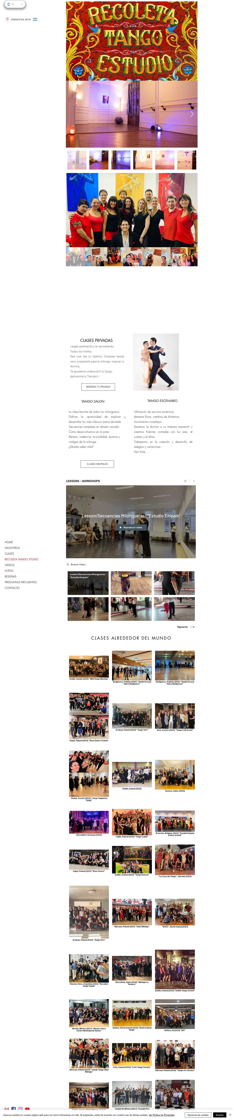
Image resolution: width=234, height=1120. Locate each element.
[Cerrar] (230, 1114)
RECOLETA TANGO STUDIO (21, 559)
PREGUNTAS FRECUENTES (21, 582)
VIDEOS (9, 565)
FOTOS (9, 571)
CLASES (9, 553)
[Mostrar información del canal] (193, 481)
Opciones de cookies (198, 1115)
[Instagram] (20, 1109)
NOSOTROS (12, 548)
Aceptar (220, 1115)
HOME (9, 542)
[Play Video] (88, 583)
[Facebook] (13, 1109)
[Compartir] (185, 481)
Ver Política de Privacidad (161, 1115)
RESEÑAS (10, 576)
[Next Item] (192, 114)
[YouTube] (27, 1109)
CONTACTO (12, 588)
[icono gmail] (7, 1109)
